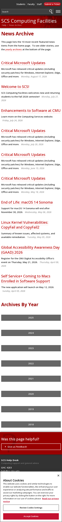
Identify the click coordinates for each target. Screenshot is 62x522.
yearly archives (13, 49)
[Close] (58, 475)
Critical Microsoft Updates (23, 62)
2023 (31, 348)
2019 (31, 409)
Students (20, 4)
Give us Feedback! (17, 446)
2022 (31, 363)
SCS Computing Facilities (29, 21)
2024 (31, 332)
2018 (31, 424)
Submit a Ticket (52, 4)
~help (3, 25)
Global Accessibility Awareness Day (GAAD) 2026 (30, 250)
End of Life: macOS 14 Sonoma (27, 202)
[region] (31, 496)
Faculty (31, 4)
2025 (31, 317)
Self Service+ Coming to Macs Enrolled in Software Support (25, 278)
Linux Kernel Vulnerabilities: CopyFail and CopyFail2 (24, 225)
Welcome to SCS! (15, 86)
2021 (31, 378)
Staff (39, 4)
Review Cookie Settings (31, 507)
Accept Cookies (31, 516)
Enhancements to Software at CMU (31, 110)
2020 (31, 393)
